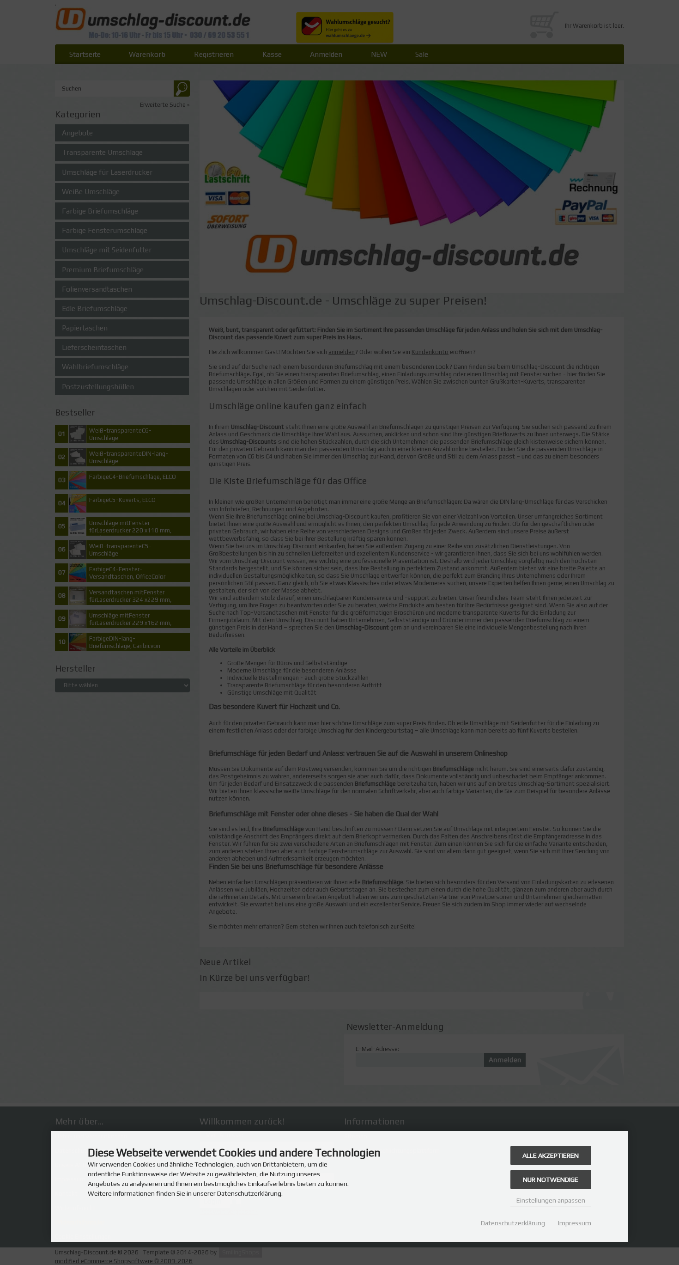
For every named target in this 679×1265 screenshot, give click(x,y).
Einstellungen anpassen (550, 1200)
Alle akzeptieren (550, 1155)
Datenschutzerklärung (513, 1223)
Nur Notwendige (550, 1179)
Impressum (574, 1223)
